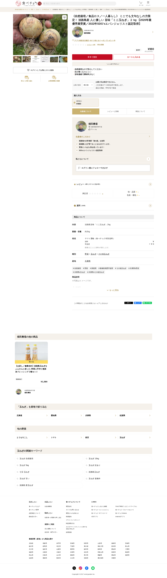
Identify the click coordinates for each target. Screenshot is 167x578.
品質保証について (34, 513)
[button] (113, 190)
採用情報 (69, 532)
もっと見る (114, 290)
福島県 (113, 543)
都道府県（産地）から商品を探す (41, 539)
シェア (138, 302)
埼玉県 (58, 546)
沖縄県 (113, 558)
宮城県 (72, 543)
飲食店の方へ (33, 516)
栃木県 (31, 546)
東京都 (86, 546)
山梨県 (58, 549)
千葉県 (72, 546)
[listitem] (32, 415)
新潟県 (113, 546)
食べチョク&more (121, 513)
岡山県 (31, 555)
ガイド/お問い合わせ (72, 510)
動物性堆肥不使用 (106, 268)
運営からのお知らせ (72, 513)
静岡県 (100, 549)
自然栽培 (77, 268)
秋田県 (86, 543)
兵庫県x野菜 (134, 268)
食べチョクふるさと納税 (99, 506)
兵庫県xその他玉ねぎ (96, 272)
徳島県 (72, 555)
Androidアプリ (120, 516)
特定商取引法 (70, 523)
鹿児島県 (100, 558)
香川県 (86, 555)
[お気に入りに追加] (64, 17)
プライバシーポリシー (73, 520)
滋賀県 (31, 552)
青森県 (45, 543)
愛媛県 (100, 555)
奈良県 (86, 552)
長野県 (72, 549)
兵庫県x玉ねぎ (79, 272)
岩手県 (58, 543)
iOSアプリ (94, 516)
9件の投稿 (100, 44)
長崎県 (45, 558)
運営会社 (69, 506)
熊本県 (58, 558)
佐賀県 (31, 558)
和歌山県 (100, 552)
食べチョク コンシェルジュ (100, 510)
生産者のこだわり (83, 137)
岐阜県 (86, 549)
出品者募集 (48, 506)
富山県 (127, 546)
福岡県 (127, 555)
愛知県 (113, 549)
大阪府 (58, 552)
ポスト (129, 302)
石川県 (31, 549)
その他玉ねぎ (104, 254)
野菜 (87, 254)
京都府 (45, 552)
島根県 (127, 552)
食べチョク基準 (34, 510)
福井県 (45, 549)
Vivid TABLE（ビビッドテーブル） (126, 506)
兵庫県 (88, 261)
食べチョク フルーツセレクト (124, 510)
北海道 (31, 543)
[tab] (113, 111)
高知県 (113, 555)
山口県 (58, 555)
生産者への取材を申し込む (53, 517)
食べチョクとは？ (34, 506)
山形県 (100, 543)
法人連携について (50, 529)
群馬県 (45, 546)
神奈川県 (100, 546)
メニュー (148, 5)
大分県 (72, 558)
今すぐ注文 (92, 57)
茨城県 (127, 543)
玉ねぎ (93, 254)
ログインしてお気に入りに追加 (42, 70)
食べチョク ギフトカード (99, 513)
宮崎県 (86, 558)
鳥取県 (113, 552)
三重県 (127, 549)
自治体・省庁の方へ (51, 532)
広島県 (45, 555)
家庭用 (93, 268)
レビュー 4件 (91, 45)
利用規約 (69, 516)
